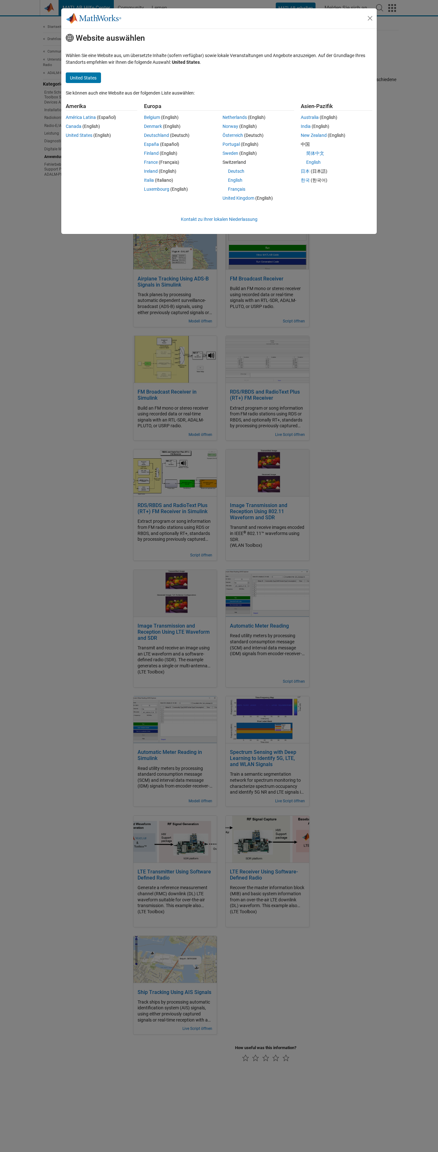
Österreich (233, 135)
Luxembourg (156, 189)
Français (236, 189)
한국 (305, 180)
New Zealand (314, 135)
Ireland (151, 171)
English (235, 180)
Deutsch (236, 171)
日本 (305, 171)
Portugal (231, 144)
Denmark (153, 126)
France (151, 162)
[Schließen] (370, 18)
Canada (73, 126)
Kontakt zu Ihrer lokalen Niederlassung (219, 219)
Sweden (230, 153)
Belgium (152, 117)
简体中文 (315, 153)
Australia (310, 117)
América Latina (81, 117)
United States (79, 135)
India (306, 126)
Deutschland (156, 135)
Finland (151, 153)
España (151, 144)
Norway (230, 126)
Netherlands (235, 117)
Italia (149, 180)
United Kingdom (238, 198)
